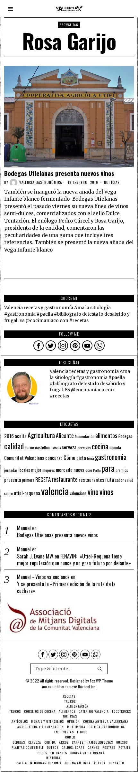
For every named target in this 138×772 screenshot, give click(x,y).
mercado (64, 469)
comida (115, 447)
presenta (12, 479)
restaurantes (91, 479)
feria (90, 458)
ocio (88, 470)
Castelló (56, 447)
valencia (55, 491)
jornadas (11, 470)
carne (29, 447)
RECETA (43, 479)
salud (129, 480)
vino (93, 491)
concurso (54, 457)
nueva (78, 469)
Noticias (111, 182)
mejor (36, 469)
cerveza (69, 447)
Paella (96, 470)
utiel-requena (27, 492)
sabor (119, 480)
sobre (8, 493)
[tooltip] (38, 345)
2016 (9, 435)
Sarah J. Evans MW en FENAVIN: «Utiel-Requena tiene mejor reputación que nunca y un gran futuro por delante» (74, 560)
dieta (81, 457)
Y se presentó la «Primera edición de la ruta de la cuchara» (66, 587)
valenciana (78, 493)
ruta (109, 479)
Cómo (69, 457)
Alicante (65, 435)
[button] (100, 668)
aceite (21, 436)
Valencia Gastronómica (40, 182)
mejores (48, 470)
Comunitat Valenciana (24, 457)
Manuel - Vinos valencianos (43, 577)
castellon (42, 447)
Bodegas (125, 436)
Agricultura (41, 435)
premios (122, 470)
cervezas (84, 447)
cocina (100, 446)
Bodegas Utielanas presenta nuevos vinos (59, 173)
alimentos (106, 435)
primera (28, 480)
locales (24, 470)
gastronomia (110, 457)
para (108, 468)
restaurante (65, 479)
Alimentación (84, 436)
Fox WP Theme (101, 680)
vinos (106, 491)
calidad (14, 446)
